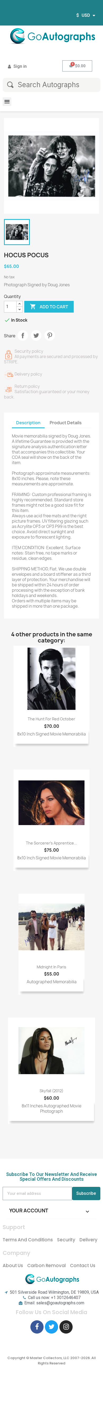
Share (22, 335)
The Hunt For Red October (51, 718)
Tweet (36, 335)
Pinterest (49, 335)
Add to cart (49, 306)
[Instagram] (66, 1327)
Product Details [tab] (66, 423)
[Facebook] (37, 1327)
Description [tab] (28, 423)
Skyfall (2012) (51, 1090)
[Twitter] (51, 1327)
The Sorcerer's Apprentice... (51, 843)
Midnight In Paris (51, 966)
